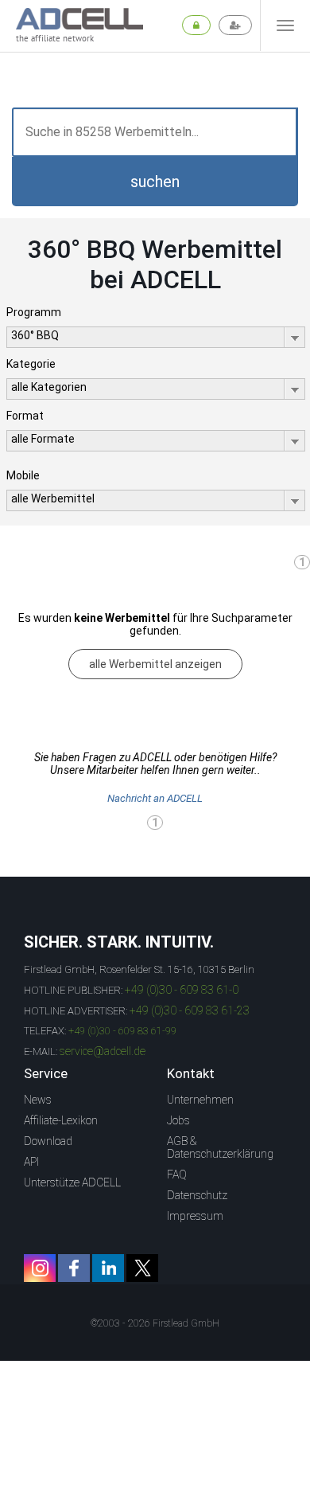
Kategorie (31, 364)
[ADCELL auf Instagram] (40, 1268)
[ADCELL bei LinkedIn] (108, 1268)
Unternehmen (200, 1099)
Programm (33, 312)
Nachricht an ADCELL (155, 798)
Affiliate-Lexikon (61, 1120)
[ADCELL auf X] (142, 1268)
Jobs (178, 1120)
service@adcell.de (102, 1051)
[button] (155, 181)
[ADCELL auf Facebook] (74, 1268)
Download (48, 1141)
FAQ (177, 1174)
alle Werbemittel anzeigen (155, 664)
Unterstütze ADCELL (72, 1182)
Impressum (195, 1216)
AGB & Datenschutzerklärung (220, 1147)
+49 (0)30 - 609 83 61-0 (181, 989)
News (38, 1099)
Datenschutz (197, 1195)
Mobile (23, 475)
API (31, 1161)
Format (25, 415)
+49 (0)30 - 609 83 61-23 (190, 1010)
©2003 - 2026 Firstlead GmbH (155, 1323)
